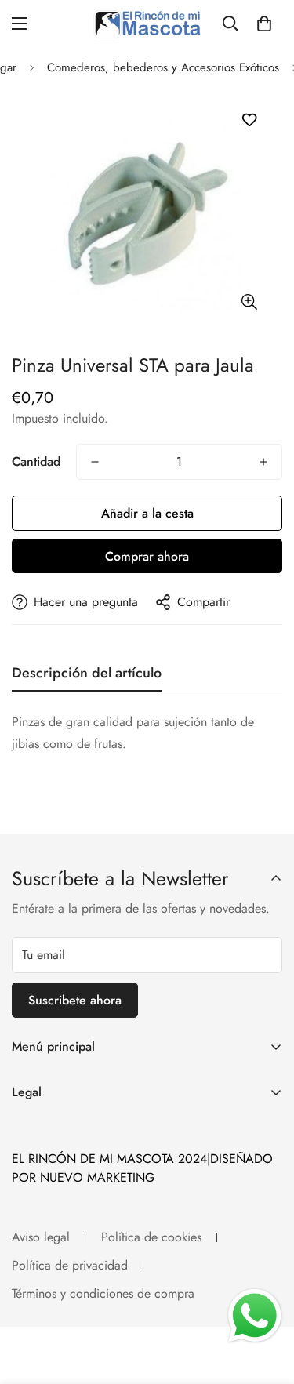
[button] (264, 23)
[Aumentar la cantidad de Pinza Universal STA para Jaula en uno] (263, 462)
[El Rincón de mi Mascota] (147, 23)
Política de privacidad (70, 1265)
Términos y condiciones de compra (103, 1293)
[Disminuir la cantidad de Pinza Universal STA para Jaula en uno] (95, 462)
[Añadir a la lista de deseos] (249, 120)
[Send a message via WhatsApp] (254, 1315)
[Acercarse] (249, 301)
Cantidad (36, 461)
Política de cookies (151, 1237)
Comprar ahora (147, 556)
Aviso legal (41, 1237)
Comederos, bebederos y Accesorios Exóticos (163, 67)
